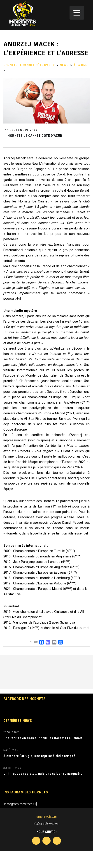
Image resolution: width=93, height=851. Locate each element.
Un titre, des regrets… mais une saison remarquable (43, 773)
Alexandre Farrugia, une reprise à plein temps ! (39, 756)
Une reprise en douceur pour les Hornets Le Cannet (42, 738)
